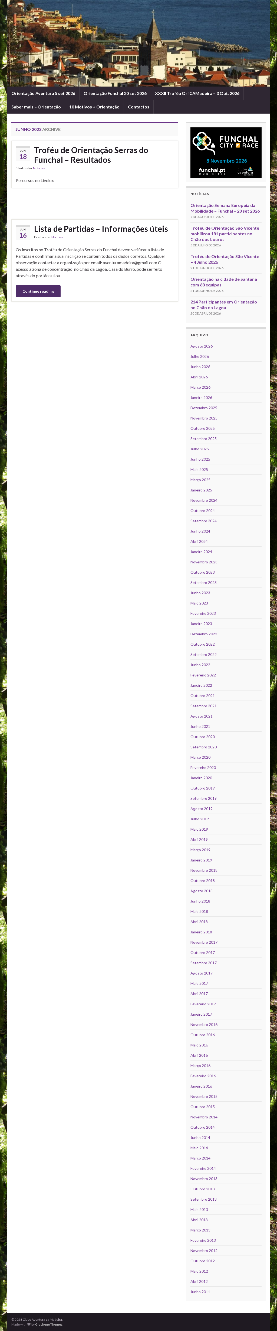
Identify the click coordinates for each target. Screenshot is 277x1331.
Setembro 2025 (203, 438)
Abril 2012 (199, 1281)
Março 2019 (200, 849)
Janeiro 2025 (201, 490)
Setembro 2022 (203, 654)
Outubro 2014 (202, 1127)
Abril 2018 (199, 921)
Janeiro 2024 (201, 551)
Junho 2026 (200, 366)
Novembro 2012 (203, 1250)
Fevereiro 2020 (203, 767)
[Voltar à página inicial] (138, 43)
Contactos (138, 106)
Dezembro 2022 (203, 634)
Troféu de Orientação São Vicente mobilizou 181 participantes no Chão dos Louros (224, 233)
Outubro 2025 (202, 428)
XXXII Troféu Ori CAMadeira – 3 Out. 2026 (197, 93)
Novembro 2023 (203, 562)
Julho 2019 (199, 819)
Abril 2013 (199, 1219)
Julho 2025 (199, 449)
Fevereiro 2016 (203, 1076)
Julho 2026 (199, 356)
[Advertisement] (94, 203)
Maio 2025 (199, 469)
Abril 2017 (199, 993)
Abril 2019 (199, 839)
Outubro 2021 (202, 695)
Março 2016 (200, 1065)
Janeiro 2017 (201, 1014)
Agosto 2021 (201, 716)
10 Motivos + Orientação (94, 106)
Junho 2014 (200, 1137)
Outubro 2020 (202, 736)
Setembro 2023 (203, 582)
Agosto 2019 (201, 808)
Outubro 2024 (202, 510)
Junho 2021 (200, 726)
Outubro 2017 (202, 952)
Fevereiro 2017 (203, 1004)
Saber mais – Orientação (36, 106)
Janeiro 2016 (201, 1086)
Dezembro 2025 (203, 407)
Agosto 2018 (201, 891)
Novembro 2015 (203, 1096)
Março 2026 (200, 387)
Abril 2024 (199, 541)
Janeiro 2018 (201, 932)
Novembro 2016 (203, 1024)
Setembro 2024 (203, 520)
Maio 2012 (199, 1271)
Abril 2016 (199, 1055)
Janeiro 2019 (201, 860)
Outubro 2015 (202, 1106)
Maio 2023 (199, 603)
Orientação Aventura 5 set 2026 (43, 93)
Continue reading (38, 291)
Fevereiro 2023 (203, 613)
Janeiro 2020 (201, 777)
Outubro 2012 (202, 1261)
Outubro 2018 (202, 880)
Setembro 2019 (203, 798)
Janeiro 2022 (201, 685)
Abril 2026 (199, 377)
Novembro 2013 (203, 1178)
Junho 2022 (200, 664)
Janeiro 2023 (201, 623)
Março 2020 (200, 757)
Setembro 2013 (203, 1199)
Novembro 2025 (203, 418)
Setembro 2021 (203, 706)
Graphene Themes (48, 1324)
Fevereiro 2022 (203, 675)
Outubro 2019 (202, 788)
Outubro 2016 (202, 1034)
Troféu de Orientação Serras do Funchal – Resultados (91, 154)
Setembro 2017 (203, 962)
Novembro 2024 (203, 500)
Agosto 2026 (201, 346)
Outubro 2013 (202, 1189)
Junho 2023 (200, 592)
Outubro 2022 (202, 644)
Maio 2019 (199, 829)
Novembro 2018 (203, 870)
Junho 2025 (200, 459)
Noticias (39, 168)
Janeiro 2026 (201, 397)
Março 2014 (200, 1158)
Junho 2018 (200, 901)
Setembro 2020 (203, 747)
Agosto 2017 (201, 973)
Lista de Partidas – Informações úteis (101, 228)
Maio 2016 (199, 1045)
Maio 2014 (199, 1147)
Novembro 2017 (203, 942)
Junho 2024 (200, 531)
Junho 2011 (200, 1291)
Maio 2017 (199, 983)
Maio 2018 (199, 911)
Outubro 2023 (202, 572)
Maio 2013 (199, 1209)
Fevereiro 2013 (203, 1240)
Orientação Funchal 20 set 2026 (115, 93)
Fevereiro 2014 (203, 1168)
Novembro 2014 (203, 1117)
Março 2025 (200, 479)
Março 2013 (200, 1230)
